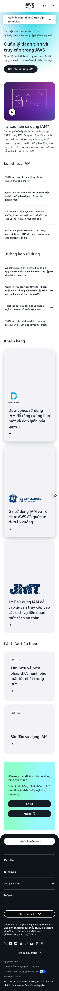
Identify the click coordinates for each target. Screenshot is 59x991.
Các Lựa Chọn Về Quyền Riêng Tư (21, 971)
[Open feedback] (55, 495)
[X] (5, 944)
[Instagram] (21, 944)
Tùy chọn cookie (12, 976)
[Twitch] (26, 944)
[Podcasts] (36, 944)
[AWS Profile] (53, 6)
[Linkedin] (15, 944)
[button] (29, 19)
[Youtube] (31, 944)
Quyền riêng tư (12, 961)
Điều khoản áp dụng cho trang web (22, 966)
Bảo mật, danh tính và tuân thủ (20, 31)
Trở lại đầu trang (27, 952)
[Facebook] (10, 944)
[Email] (42, 944)
